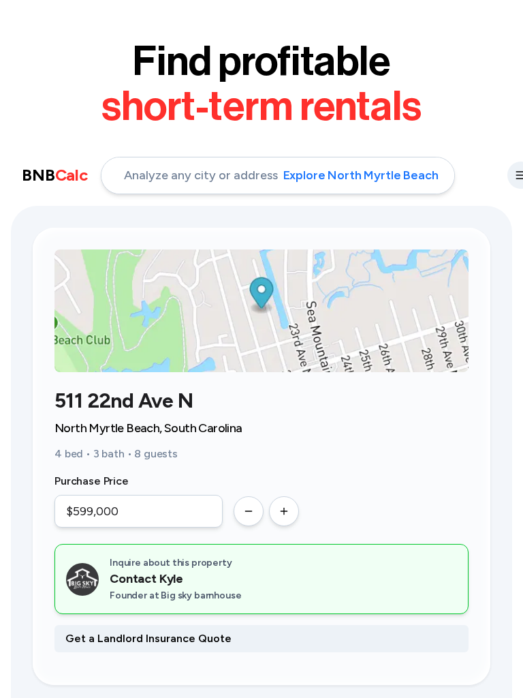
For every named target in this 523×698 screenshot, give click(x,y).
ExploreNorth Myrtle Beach (361, 175)
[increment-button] (284, 511)
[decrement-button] (249, 511)
